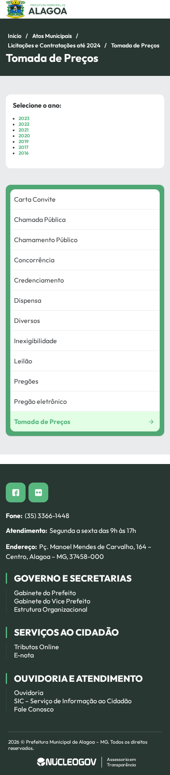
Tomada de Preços (42, 421)
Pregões (26, 381)
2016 (23, 153)
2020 (24, 136)
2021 (23, 130)
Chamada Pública (40, 219)
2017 (23, 147)
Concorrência (34, 260)
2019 (23, 141)
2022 (24, 124)
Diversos (27, 320)
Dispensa (27, 300)
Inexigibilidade (35, 341)
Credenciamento (39, 280)
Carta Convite (35, 199)
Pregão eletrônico (40, 401)
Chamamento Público (46, 240)
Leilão (23, 361)
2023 (24, 118)
